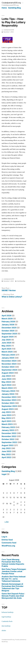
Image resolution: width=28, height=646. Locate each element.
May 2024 (6, 382)
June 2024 (6, 379)
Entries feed (7, 540)
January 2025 (8, 358)
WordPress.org (8, 546)
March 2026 (7, 318)
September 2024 (9, 370)
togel (4, 474)
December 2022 (9, 433)
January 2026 (8, 324)
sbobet (4, 630)
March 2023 (7, 424)
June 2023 (6, 415)
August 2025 (8, 337)
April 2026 (6, 315)
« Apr (7, 522)
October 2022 (8, 439)
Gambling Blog (14, 8)
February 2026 (8, 321)
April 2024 (6, 385)
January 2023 (8, 430)
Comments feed (9, 543)
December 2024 (9, 361)
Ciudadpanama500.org (11, 3)
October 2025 (8, 331)
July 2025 (6, 340)
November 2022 (9, 436)
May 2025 (6, 346)
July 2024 (6, 376)
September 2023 (9, 406)
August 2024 (8, 373)
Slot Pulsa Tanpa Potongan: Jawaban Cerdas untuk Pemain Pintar (14, 571)
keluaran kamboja (7, 612)
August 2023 (8, 409)
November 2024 (9, 364)
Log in (4, 537)
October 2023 (8, 403)
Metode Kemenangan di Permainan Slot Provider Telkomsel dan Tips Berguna (12, 587)
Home (4, 8)
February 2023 (8, 427)
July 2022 (6, 448)
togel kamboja (6, 617)
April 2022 (6, 457)
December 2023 (9, 397)
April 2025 (6, 349)
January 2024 (8, 394)
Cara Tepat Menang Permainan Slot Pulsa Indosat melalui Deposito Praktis (13, 562)
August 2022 (8, 445)
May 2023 (6, 418)
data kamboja (6, 626)
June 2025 (6, 343)
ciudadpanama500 (8, 30)
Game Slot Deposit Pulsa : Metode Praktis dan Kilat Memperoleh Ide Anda (13, 596)
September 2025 (9, 334)
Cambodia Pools (7, 621)
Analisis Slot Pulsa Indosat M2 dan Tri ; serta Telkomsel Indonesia (14, 578)
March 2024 (7, 388)
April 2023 (6, 421)
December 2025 (9, 328)
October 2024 (8, 367)
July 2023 (6, 412)
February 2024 (8, 391)
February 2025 (8, 355)
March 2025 (7, 352)
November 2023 (9, 400)
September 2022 (9, 442)
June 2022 (6, 451)
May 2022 (6, 454)
